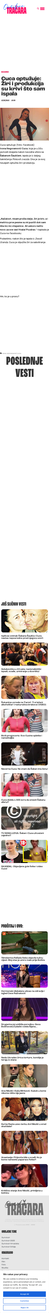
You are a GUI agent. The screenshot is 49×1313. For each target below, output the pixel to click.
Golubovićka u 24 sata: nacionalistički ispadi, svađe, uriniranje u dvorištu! (21, 670)
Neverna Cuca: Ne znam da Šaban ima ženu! (24, 769)
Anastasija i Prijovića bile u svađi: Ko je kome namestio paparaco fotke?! (21, 1158)
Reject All (24, 1307)
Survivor (6, 1238)
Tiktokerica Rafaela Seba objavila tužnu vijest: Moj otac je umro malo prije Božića (23, 959)
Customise (24, 1301)
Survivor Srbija (9, 1247)
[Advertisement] (24, 43)
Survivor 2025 (8, 1241)
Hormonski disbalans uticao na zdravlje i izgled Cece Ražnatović (23, 992)
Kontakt (5, 1259)
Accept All (24, 1294)
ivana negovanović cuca (11, 353)
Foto (4, 1265)
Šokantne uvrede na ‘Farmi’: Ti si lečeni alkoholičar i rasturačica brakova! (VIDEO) (23, 703)
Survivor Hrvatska (10, 1244)
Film (3, 1262)
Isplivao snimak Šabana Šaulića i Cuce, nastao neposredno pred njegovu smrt (22, 637)
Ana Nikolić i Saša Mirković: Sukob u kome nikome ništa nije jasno (23, 1092)
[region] (24, 1291)
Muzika (5, 1268)
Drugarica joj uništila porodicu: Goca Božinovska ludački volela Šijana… (20, 1025)
